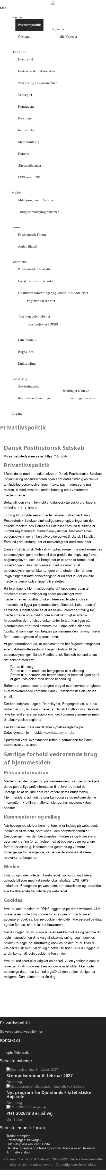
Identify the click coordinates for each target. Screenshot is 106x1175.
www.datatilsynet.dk (58, 732)
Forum (16, 227)
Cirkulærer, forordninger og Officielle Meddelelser (53, 293)
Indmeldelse (26, 130)
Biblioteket (20, 262)
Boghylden (26, 352)
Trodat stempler (18, 1135)
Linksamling (27, 363)
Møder (16, 193)
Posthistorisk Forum (32, 235)
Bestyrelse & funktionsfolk (37, 71)
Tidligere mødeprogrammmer (38, 212)
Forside (17, 17)
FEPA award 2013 (30, 177)
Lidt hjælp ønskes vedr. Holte (28, 1143)
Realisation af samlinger (35, 398)
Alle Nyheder (68, 36)
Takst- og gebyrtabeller (34, 316)
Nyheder (58, 29)
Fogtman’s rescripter (41, 301)
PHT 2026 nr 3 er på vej (29, 1113)
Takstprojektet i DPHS (42, 324)
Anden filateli (27, 246)
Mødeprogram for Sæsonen (37, 200)
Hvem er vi (25, 59)
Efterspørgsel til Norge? (23, 1139)
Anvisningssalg (29, 386)
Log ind (17, 413)
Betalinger (25, 118)
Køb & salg (19, 379)
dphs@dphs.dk (17, 1052)
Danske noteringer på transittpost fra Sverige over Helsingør (50, 1148)
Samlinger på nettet (82, 398)
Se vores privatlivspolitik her (21, 1031)
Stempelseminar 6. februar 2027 (39, 1075)
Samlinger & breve (76, 391)
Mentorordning (28, 142)
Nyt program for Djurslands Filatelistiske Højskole (48, 1094)
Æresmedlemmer (29, 165)
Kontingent (26, 106)
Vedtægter (25, 95)
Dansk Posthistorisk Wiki (35, 281)
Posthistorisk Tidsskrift (34, 269)
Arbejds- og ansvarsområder (37, 83)
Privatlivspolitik (29, 25)
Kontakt (23, 154)
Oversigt (24, 36)
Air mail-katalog (18, 1152)
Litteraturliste (27, 340)
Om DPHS (18, 52)
